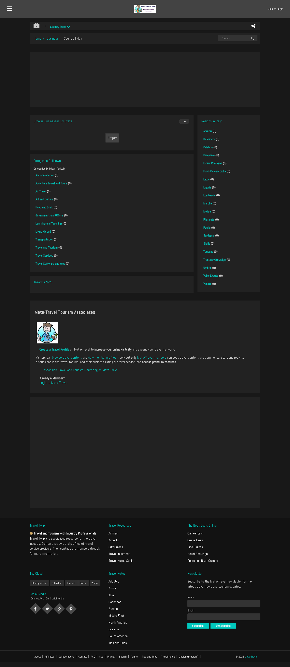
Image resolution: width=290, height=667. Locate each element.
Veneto (207, 284)
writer (95, 583)
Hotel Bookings (197, 553)
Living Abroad (43, 231)
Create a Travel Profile (54, 349)
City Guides (116, 547)
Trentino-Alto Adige (214, 260)
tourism (71, 583)
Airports (114, 540)
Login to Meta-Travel (53, 382)
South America (118, 636)
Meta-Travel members (151, 357)
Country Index (58, 27)
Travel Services (44, 255)
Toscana (208, 252)
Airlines (113, 533)
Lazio (206, 179)
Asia (111, 595)
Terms (134, 656)
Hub (101, 656)
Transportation (44, 239)
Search (123, 656)
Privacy (111, 656)
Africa (112, 588)
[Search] (252, 38)
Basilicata (209, 139)
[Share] (253, 26)
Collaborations (66, 656)
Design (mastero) (188, 656)
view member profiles (102, 357)
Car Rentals (195, 533)
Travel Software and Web (50, 264)
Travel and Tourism (47, 247)
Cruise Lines (195, 540)
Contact (82, 656)
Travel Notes (168, 656)
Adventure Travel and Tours (51, 183)
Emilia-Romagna (212, 163)
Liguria (207, 187)
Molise (207, 211)
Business (53, 38)
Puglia (206, 227)
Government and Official (49, 215)
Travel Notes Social (121, 560)
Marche (207, 203)
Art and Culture (44, 199)
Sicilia (206, 243)
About (38, 656)
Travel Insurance (119, 553)
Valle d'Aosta (210, 276)
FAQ (93, 656)
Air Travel (41, 191)
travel (83, 583)
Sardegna (208, 235)
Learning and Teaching (49, 223)
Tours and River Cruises (202, 560)
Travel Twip (37, 538)
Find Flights (195, 547)
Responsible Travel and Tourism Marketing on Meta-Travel (80, 370)
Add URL (114, 581)
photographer (39, 583)
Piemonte (208, 219)
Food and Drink (44, 207)
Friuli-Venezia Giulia (214, 171)
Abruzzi (207, 131)
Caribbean (115, 602)
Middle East (116, 615)
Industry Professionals (81, 533)
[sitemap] (32, 533)
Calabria (208, 147)
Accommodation (45, 175)
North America (118, 622)
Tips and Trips (118, 643)
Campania (209, 155)
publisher (57, 583)
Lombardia (209, 195)
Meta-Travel (251, 656)
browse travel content (67, 357)
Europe (113, 608)
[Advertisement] (145, 79)
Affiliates (49, 656)
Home (37, 38)
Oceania (114, 629)
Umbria (207, 268)
